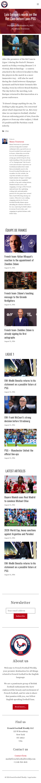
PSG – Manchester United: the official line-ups (18, 452)
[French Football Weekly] (4, 4)
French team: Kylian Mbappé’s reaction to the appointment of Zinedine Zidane (19, 260)
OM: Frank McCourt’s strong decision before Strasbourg (17, 419)
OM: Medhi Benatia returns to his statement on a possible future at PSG (20, 384)
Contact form (20, 755)
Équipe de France (16, 230)
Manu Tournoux (16, 141)
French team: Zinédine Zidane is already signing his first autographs (19, 333)
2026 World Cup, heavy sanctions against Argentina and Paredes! (20, 532)
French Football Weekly (18, 777)
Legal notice (32, 777)
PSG (7, 131)
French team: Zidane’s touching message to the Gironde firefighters (18, 297)
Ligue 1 (9, 354)
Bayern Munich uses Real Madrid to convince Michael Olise (19, 499)
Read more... (20, 707)
